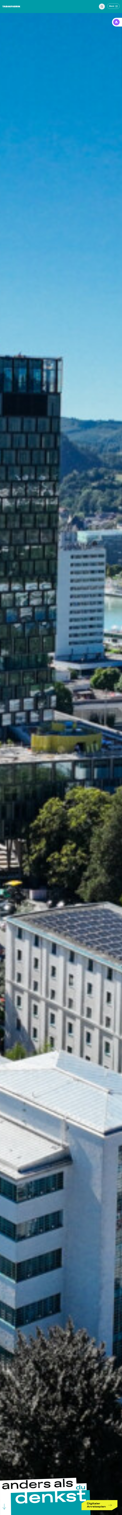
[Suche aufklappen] (102, 6)
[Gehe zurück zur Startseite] (11, 6)
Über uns (6, 13)
